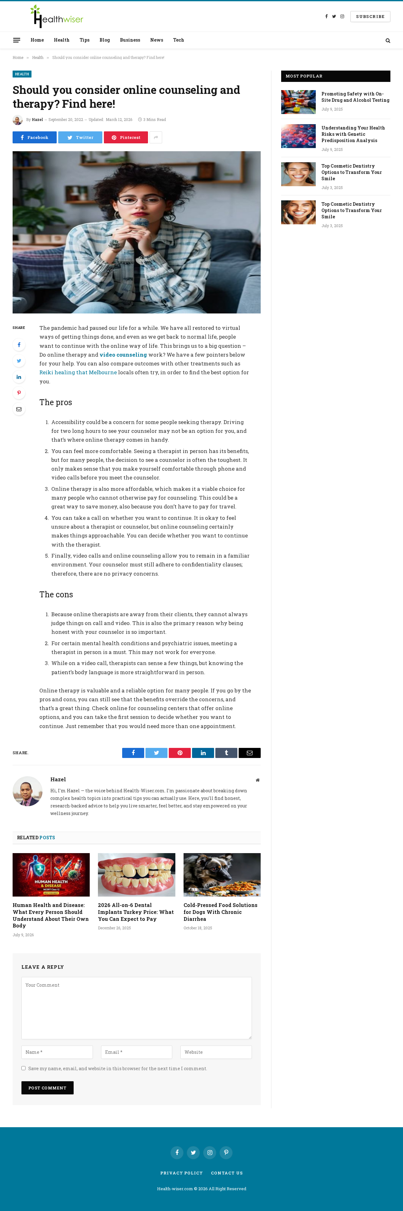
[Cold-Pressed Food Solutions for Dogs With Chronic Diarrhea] (222, 875)
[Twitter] (19, 360)
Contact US (227, 1173)
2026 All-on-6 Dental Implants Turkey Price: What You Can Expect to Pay (136, 912)
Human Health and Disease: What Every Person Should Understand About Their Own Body (51, 915)
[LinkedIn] (19, 376)
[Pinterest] (19, 393)
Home (37, 40)
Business (130, 40)
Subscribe (370, 16)
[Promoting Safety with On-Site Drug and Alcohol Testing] (298, 102)
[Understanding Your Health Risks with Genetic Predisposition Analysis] (298, 136)
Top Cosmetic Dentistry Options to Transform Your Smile (351, 172)
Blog (104, 40)
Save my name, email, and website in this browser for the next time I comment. (117, 1068)
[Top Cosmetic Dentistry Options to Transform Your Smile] (298, 174)
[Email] (19, 409)
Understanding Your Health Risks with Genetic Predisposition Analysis (353, 134)
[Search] (387, 40)
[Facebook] (19, 344)
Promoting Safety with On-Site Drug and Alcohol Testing (355, 97)
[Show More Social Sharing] (156, 137)
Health (62, 40)
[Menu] (16, 40)
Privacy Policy (181, 1173)
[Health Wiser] (56, 16)
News (156, 40)
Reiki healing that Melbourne (78, 372)
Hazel (37, 119)
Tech (178, 40)
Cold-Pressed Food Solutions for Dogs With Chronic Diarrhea (221, 912)
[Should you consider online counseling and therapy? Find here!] (137, 232)
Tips (84, 40)
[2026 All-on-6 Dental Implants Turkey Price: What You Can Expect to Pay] (136, 875)
